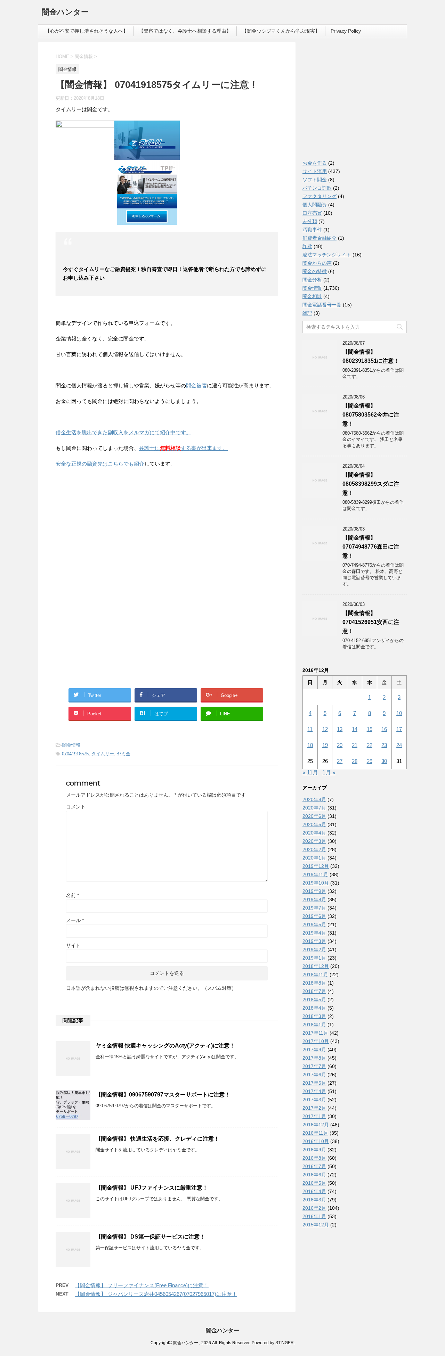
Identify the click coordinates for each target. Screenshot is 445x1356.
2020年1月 (314, 858)
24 (399, 745)
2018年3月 (314, 1016)
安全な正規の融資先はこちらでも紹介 (100, 464)
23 (384, 745)
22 (369, 745)
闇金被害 (196, 385)
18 (310, 745)
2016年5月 (314, 1183)
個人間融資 (314, 204)
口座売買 (312, 213)
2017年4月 (314, 1091)
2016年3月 (314, 1199)
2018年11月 (315, 974)
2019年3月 (314, 941)
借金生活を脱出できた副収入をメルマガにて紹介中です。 (123, 432)
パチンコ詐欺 (317, 188)
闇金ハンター (65, 12)
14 (354, 729)
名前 (72, 895)
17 (399, 729)
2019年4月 (314, 933)
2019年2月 (314, 949)
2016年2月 (314, 1208)
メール (75, 920)
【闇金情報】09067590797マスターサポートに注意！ (163, 1095)
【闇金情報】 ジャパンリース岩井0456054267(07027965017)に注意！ (156, 1294)
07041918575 (75, 753)
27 (339, 761)
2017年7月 (314, 1066)
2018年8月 (314, 983)
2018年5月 (314, 999)
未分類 (309, 221)
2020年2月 (314, 849)
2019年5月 (314, 924)
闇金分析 (312, 279)
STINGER (284, 1342)
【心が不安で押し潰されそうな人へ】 (86, 31)
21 (354, 745)
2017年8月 (314, 1058)
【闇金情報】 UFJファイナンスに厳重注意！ (152, 1188)
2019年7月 (314, 908)
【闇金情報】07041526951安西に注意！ (370, 622)
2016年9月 (314, 1149)
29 (369, 761)
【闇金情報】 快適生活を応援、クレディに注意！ (157, 1139)
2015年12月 (315, 1224)
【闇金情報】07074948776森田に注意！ (370, 547)
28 (354, 761)
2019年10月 (315, 883)
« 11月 (310, 772)
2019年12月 (315, 866)
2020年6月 (314, 816)
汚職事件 (312, 229)
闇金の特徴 (314, 271)
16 (384, 729)
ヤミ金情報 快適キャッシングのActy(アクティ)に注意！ (165, 1046)
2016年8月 (314, 1158)
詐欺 (307, 246)
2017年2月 (314, 1108)
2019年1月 (314, 958)
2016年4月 (314, 1191)
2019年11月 (315, 874)
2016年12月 (315, 1124)
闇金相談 (312, 296)
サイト (73, 945)
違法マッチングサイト (326, 254)
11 (310, 729)
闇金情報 (71, 745)
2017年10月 (315, 1041)
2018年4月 (314, 1008)
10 (399, 713)
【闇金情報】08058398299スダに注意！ (370, 484)
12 (325, 729)
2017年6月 (314, 1074)
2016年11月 (315, 1133)
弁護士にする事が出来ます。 (183, 448)
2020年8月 (314, 799)
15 (369, 729)
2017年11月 (315, 1033)
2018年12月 (315, 966)
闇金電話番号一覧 (321, 304)
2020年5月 (314, 824)
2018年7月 (314, 991)
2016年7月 (314, 1166)
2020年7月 (314, 808)
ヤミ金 (123, 753)
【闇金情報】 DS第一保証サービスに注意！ (150, 1237)
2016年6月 (314, 1174)
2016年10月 (315, 1141)
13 (339, 729)
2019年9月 (314, 891)
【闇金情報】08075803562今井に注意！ (370, 415)
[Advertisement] (108, 518)
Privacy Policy (346, 31)
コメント (76, 807)
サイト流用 (314, 171)
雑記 (307, 313)
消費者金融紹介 (319, 238)
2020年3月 (314, 841)
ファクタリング (319, 196)
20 (339, 745)
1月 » (328, 772)
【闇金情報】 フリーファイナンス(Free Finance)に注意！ (142, 1285)
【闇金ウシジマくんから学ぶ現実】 (281, 31)
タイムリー (102, 753)
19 (325, 745)
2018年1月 (314, 1024)
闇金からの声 (317, 263)
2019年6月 (314, 916)
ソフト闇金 (314, 179)
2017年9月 (314, 1049)
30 (384, 761)
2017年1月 (314, 1116)
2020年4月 (314, 833)
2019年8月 (314, 899)
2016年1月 (314, 1216)
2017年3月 (314, 1099)
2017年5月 (314, 1083)
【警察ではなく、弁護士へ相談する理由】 (185, 31)
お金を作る (314, 163)
